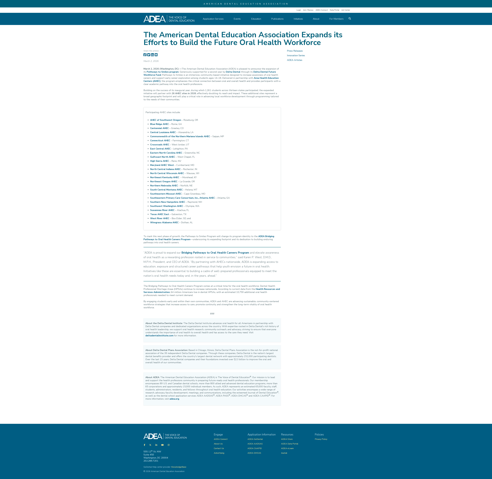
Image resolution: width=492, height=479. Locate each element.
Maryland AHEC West (162, 165)
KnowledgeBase (178, 467)
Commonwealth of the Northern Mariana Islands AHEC (180, 136)
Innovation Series (296, 55)
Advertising (219, 453)
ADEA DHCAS (254, 453)
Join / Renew (308, 10)
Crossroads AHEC (159, 144)
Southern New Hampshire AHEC (167, 202)
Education (256, 18)
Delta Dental (233, 71)
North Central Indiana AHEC (165, 169)
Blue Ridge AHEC (159, 124)
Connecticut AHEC (160, 140)
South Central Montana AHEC (166, 189)
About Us (218, 443)
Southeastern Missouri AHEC (166, 193)
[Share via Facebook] (145, 54)
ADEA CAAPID (255, 448)
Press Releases (295, 50)
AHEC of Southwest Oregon (165, 120)
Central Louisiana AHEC (163, 132)
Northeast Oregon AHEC (163, 181)
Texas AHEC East (159, 214)
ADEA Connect (322, 10)
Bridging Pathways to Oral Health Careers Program (215, 253)
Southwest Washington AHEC (166, 206)
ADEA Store (287, 439)
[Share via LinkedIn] (152, 54)
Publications (277, 18)
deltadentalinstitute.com (159, 335)
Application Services (213, 18)
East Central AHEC (160, 148)
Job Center (345, 10)
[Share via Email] (156, 54)
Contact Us (219, 448)
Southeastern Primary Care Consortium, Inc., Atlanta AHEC (182, 197)
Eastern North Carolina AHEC (166, 152)
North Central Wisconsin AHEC (167, 173)
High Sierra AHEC (159, 161)
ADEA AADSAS (255, 443)
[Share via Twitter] (148, 54)
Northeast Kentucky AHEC (164, 177)
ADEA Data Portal (289, 443)
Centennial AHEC (159, 128)
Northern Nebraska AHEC (164, 185)
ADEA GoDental (255, 439)
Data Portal (334, 10)
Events (237, 18)
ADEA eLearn (287, 448)
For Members (336, 18)
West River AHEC (159, 218)
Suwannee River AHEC (162, 210)
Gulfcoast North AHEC (162, 156)
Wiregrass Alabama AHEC (164, 222)
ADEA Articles (294, 60)
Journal (284, 453)
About (316, 18)
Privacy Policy (321, 439)
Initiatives (298, 18)
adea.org (174, 398)
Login (299, 10)
